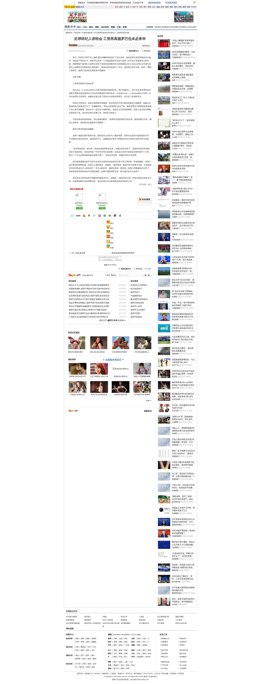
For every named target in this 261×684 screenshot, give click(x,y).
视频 (158, 7)
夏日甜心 (87, 617)
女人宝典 (183, 665)
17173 (193, 7)
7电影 (104, 617)
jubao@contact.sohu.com (139, 679)
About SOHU (148, 674)
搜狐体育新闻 (101, 203)
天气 (115, 653)
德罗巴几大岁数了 (138, 310)
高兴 (112, 223)
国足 (77, 650)
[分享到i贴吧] (115, 216)
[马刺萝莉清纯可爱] (120, 387)
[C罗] (142, 387)
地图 (122, 668)
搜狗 (188, 7)
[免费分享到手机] (120, 216)
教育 (133, 650)
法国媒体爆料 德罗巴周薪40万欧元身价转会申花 (89, 289)
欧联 (89, 659)
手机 (120, 657)
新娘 (120, 650)
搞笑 (112, 243)
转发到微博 (146, 199)
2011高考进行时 (163, 617)
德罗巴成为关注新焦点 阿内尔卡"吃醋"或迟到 (88, 310)
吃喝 (126, 653)
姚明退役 (87, 620)
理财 (120, 642)
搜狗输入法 (165, 638)
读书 (138, 653)
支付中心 (97, 674)
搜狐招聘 (105, 674)
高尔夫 (81, 667)
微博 (167, 7)
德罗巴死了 (135, 292)
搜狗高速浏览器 (154, 2)
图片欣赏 (183, 653)
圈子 (115, 662)
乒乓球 (77, 664)
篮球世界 (69, 638)
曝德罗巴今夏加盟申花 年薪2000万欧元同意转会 (89, 292)
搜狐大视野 (179, 617)
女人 (154, 7)
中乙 (94, 647)
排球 (84, 664)
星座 (126, 650)
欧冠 (84, 659)
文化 (133, 653)
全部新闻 (173, 674)
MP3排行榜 (184, 650)
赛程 (82, 638)
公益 (120, 638)
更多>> (148, 400)
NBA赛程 (158, 27)
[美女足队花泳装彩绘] (98, 342)
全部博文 (181, 674)
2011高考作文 (144, 623)
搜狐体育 (69, 33)
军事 (115, 638)
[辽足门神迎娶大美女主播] (99, 369)
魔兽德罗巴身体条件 (139, 299)
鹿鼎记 (116, 665)
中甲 (89, 647)
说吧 (180, 7)
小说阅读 (183, 668)
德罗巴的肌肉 (136, 317)
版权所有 (154, 676)
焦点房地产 (126, 635)
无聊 (112, 248)
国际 (97, 27)
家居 (149, 7)
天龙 (109, 665)
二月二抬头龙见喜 (77, 253)
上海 (126, 662)
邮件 (162, 7)
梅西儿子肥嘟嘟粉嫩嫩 (142, 376)
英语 (149, 650)
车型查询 (183, 662)
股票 (115, 642)
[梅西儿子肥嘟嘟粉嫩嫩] (142, 369)
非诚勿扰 (160, 620)
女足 (93, 650)
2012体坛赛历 (191, 27)
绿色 (149, 653)
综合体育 (105, 27)
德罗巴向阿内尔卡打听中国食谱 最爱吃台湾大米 (89, 299)
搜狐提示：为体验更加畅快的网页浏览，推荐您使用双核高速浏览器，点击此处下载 (110, 3)
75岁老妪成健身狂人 (141, 352)
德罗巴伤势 (135, 313)
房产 (145, 7)
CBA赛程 (182, 27)
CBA (85, 27)
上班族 (141, 617)
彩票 (125, 27)
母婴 (115, 650)
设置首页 (80, 674)
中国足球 (77, 33)
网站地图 (165, 674)
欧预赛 (77, 659)
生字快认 (164, 668)
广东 (131, 662)
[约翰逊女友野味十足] (77, 387)
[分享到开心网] (99, 216)
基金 (126, 642)
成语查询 (164, 645)
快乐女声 (124, 617)
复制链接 (147, 51)
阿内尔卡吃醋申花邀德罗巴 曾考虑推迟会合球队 (89, 306)
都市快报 (145, 46)
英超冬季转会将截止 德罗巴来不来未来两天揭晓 (89, 303)
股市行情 (164, 650)
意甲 (82, 655)
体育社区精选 (74, 332)
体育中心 (70, 634)
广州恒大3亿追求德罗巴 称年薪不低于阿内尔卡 (88, 317)
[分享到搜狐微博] (84, 216)
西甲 (87, 655)
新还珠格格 (70, 620)
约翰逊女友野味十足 (77, 395)
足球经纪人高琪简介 (139, 285)
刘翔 (88, 667)
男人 (126, 657)
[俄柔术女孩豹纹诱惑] (76, 342)
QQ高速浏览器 (171, 2)
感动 (112, 233)
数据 (94, 659)
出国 (138, 650)
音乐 (144, 642)
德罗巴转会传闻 (137, 303)
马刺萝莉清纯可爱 (120, 395)
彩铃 (127, 665)
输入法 (116, 668)
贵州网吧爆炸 (125, 623)
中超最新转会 (136, 296)
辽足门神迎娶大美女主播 (99, 376)
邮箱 (120, 662)
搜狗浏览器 (165, 662)
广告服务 (113, 674)
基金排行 (183, 638)
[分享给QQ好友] (89, 216)
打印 (149, 269)
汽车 (140, 7)
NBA (79, 27)
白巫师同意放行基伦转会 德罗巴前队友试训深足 (89, 296)
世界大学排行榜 (181, 623)
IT (137, 7)
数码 (115, 657)
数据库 (83, 647)
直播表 (93, 638)
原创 (144, 653)
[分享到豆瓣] (110, 216)
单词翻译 (183, 657)
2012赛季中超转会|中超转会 (104, 33)
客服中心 (121, 674)
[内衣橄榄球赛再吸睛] (120, 342)
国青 (87, 650)
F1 (76, 667)
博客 (171, 7)
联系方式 (129, 674)
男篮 (82, 642)
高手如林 (142, 620)
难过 (112, 228)
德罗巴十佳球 (136, 306)
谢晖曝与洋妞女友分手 (77, 376)
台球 (94, 664)
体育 (121, 7)
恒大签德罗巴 (136, 289)
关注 (80, 208)
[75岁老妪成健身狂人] (142, 342)
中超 (119, 27)
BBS (175, 7)
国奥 (82, 650)
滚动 (93, 667)
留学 (144, 650)
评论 (126, 638)
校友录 (148, 657)
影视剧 (144, 645)
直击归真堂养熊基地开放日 (123, 253)
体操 (89, 664)
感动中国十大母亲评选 (92, 623)
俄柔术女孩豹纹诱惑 (75, 352)
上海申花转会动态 (122, 33)
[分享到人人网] (105, 216)
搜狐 (110, 634)
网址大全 (164, 657)
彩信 (133, 665)
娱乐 (127, 7)
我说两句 (140, 657)
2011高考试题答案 (73, 623)
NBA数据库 (166, 27)
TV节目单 (164, 665)
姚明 (87, 642)
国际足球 (69, 655)
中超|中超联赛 (87, 33)
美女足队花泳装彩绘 (97, 352)
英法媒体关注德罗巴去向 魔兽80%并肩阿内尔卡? (89, 313)
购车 (115, 645)
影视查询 (164, 642)
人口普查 (178, 620)
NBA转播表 (174, 27)
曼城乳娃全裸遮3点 (121, 376)
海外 (93, 655)
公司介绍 (157, 674)
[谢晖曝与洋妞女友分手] (77, 369)
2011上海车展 (107, 620)
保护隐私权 (138, 674)
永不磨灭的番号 (71, 617)
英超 (77, 655)
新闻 (116, 7)
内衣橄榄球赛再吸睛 (119, 352)
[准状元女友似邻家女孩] (99, 387)
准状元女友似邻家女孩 (99, 395)
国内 (91, 27)
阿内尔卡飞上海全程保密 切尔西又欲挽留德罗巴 (89, 285)
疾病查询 (164, 653)
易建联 (93, 642)
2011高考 (160, 623)
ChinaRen (117, 635)
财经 (134, 7)
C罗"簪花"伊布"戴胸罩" (142, 395)
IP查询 (182, 645)
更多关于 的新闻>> (112, 320)
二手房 (126, 645)
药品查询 (183, 642)
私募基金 (124, 620)
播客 (138, 645)
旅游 (109, 653)
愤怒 (112, 238)
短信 (122, 665)
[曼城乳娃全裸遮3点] (120, 369)
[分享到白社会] (94, 216)
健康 (120, 653)
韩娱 (138, 642)
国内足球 (69, 647)
